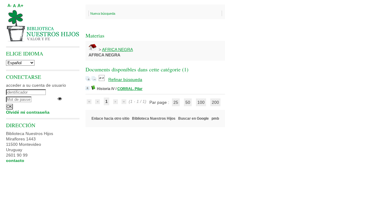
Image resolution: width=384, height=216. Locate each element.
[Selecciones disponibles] (102, 79)
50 (187, 102)
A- (9, 6)
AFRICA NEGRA (117, 49)
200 (215, 102)
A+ (20, 5)
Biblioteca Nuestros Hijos (154, 118)
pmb (215, 118)
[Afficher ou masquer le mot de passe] (60, 99)
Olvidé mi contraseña (28, 112)
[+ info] (87, 88)
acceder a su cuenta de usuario (36, 85)
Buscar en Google (193, 118)
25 (175, 102)
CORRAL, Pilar (129, 89)
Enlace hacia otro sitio (110, 118)
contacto (15, 160)
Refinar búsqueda (125, 79)
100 (201, 102)
